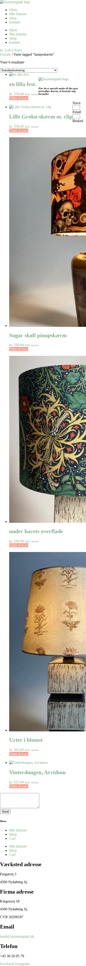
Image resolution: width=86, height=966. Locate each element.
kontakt (14, 22)
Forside (5, 54)
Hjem (13, 10)
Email (76, 112)
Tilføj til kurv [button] (18, 98)
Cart (12, 838)
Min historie (18, 14)
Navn (76, 103)
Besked (77, 121)
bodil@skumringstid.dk (17, 936)
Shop (13, 18)
